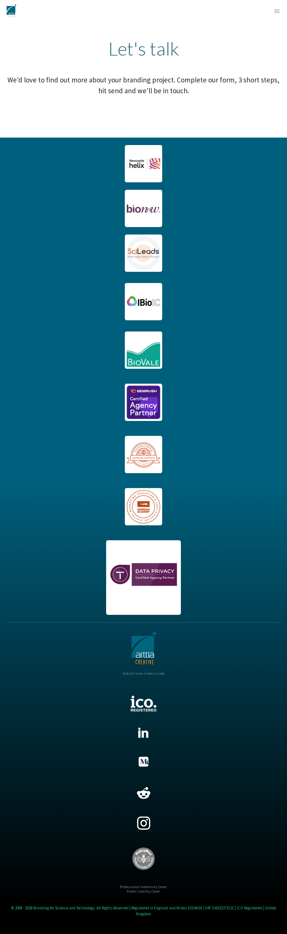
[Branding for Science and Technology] (11, 11)
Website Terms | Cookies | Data (143, 673)
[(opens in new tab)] (143, 179)
